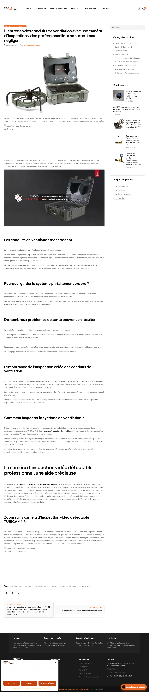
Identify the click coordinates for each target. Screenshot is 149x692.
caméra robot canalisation (123, 194)
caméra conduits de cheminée (21, 586)
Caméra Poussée (121, 51)
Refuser (29, 683)
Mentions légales (85, 673)
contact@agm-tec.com (116, 672)
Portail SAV (83, 670)
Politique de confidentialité (20, 688)
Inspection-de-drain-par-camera (127, 62)
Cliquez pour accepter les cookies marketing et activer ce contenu (54, 197)
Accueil (29, 8)
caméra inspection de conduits (45, 586)
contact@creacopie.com (32, 45)
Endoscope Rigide (121, 54)
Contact (105, 8)
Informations (90, 8)
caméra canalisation (121, 186)
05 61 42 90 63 (112, 669)
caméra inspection (121, 190)
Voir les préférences (47, 683)
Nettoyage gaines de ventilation (126, 69)
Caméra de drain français (123, 47)
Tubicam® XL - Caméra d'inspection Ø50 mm (73, 689)
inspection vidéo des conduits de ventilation (74, 586)
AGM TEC (75, 8)
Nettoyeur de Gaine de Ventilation (127, 73)
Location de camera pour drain (125, 65)
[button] (55, 663)
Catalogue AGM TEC (86, 667)
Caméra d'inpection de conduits (15, 26)
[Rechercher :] (127, 27)
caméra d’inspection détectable (57, 431)
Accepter (11, 683)
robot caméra (119, 198)
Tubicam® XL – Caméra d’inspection (51, 8)
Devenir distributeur (86, 663)
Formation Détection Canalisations (127, 58)
